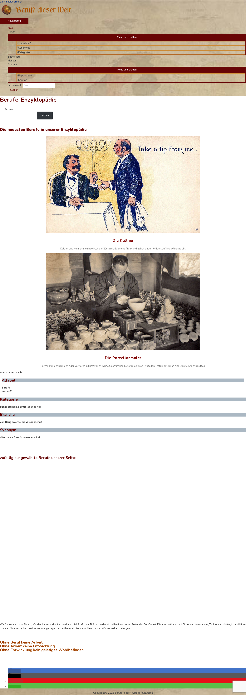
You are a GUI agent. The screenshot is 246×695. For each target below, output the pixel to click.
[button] (14, 671)
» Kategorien (24, 52)
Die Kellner (123, 240)
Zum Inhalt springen (11, 1)
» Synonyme (23, 48)
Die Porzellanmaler (123, 357)
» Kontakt (22, 80)
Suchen (9, 109)
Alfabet (8, 380)
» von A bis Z (24, 43)
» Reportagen (24, 75)
